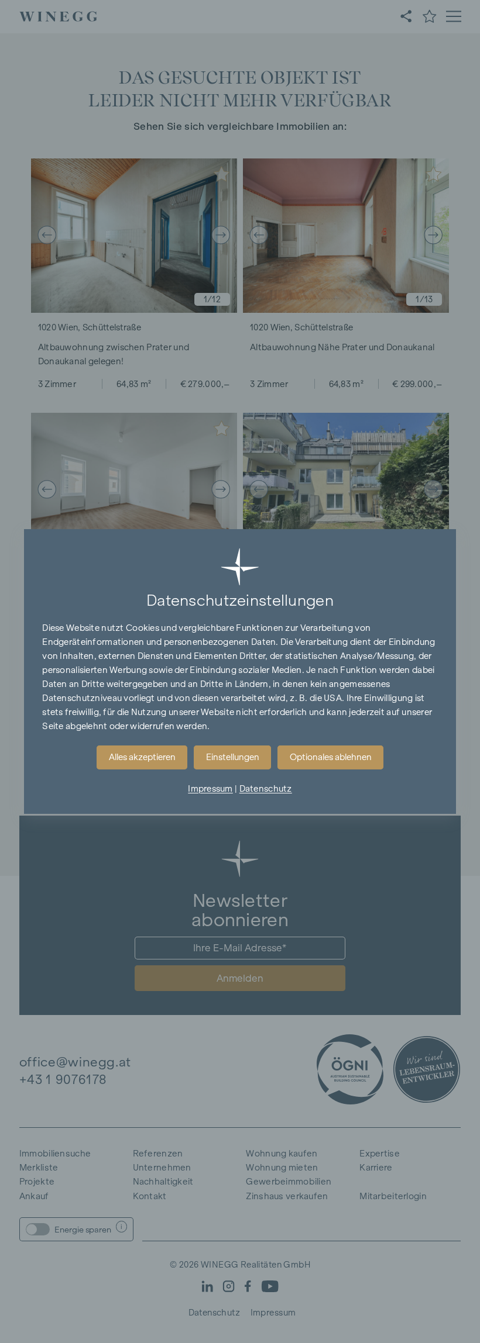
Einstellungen (232, 757)
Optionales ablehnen (331, 757)
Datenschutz (265, 788)
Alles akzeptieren (142, 757)
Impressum (210, 788)
